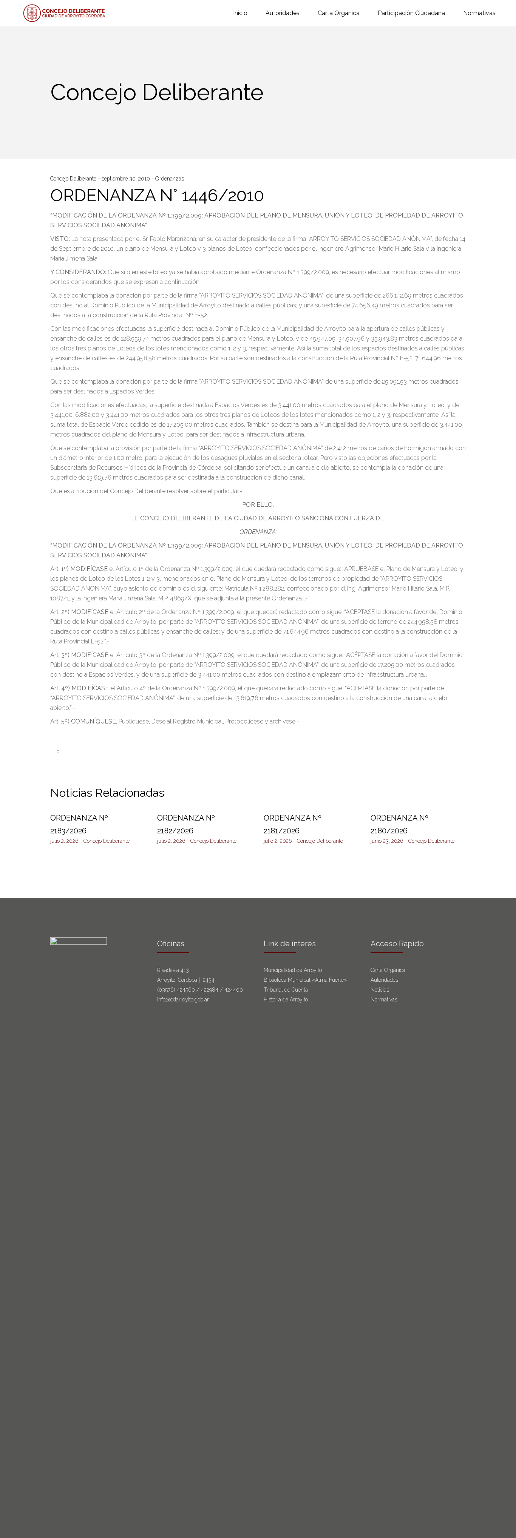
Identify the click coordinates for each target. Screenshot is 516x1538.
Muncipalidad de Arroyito (293, 970)
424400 (233, 990)
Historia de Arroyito (286, 1000)
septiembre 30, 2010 (126, 179)
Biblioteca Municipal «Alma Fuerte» (305, 980)
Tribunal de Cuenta (286, 990)
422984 (209, 990)
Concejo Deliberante (74, 179)
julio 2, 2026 (64, 841)
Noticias (380, 990)
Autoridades (384, 980)
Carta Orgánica (389, 970)
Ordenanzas (169, 179)
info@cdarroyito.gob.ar (183, 1000)
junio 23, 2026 (387, 841)
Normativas (385, 1000)
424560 (186, 990)
